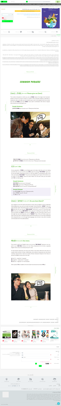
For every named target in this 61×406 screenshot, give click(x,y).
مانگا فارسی (50, 385)
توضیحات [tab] (58, 36)
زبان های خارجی (58, 4)
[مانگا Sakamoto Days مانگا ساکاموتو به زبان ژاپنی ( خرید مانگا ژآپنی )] (35, 334)
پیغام (58, 359)
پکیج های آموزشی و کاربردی (28, 4)
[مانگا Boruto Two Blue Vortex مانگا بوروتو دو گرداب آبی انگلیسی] (45, 334)
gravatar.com (8, 354)
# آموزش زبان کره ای (36, 319)
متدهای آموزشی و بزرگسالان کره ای (26, 13)
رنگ (12, 14)
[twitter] (13, 386)
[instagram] (17, 386)
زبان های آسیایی (32, 13)
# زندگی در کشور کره (52, 319)
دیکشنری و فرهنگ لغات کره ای (27, 14)
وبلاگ (22, 4)
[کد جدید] (36, 363)
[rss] (11, 386)
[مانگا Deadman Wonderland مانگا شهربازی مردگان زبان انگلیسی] (16, 334)
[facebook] (15, 386)
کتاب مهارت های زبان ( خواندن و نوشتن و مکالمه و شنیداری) (33, 322)
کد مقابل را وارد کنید (56, 363)
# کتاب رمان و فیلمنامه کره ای (42, 319)
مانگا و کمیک (53, 4)
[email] (9, 386)
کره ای (21, 13)
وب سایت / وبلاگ (56, 357)
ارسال (40, 365)
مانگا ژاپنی (54, 385)
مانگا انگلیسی (59, 385)
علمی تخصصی (44, 4)
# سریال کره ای (56, 319)
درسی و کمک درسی (39, 4)
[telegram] (19, 386)
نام (58, 352)
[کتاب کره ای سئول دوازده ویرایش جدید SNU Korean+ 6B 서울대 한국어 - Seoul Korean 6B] (54, 334)
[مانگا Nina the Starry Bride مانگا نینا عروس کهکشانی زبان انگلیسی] (26, 334)
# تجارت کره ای (47, 319)
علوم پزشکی (49, 4)
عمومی (34, 4)
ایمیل (58, 354)
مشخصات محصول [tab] (53, 35)
